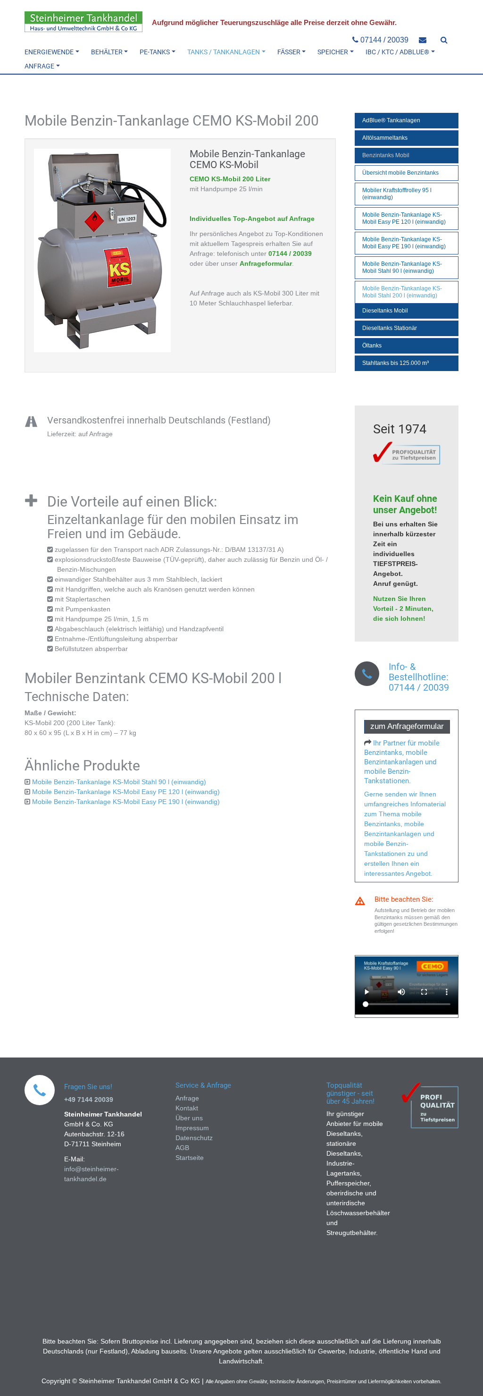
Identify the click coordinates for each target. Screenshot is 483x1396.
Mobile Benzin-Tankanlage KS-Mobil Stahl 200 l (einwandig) (402, 292)
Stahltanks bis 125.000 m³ (395, 363)
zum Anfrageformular (407, 726)
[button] (55, 52)
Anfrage (187, 1098)
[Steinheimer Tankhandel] (83, 21)
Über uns (189, 1118)
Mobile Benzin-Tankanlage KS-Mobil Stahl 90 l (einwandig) (119, 782)
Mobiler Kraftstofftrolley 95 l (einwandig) (397, 194)
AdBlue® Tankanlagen (391, 120)
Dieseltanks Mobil (385, 310)
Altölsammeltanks (385, 138)
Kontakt (186, 1108)
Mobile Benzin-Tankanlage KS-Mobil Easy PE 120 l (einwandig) (126, 791)
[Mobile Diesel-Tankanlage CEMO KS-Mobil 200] (102, 250)
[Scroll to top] (464, 1377)
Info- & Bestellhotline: (419, 672)
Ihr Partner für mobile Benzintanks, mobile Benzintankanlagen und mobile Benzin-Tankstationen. (402, 762)
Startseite (189, 1157)
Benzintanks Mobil (385, 155)
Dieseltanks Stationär (389, 328)
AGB (182, 1147)
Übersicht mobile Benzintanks (400, 172)
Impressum (192, 1128)
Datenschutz (194, 1138)
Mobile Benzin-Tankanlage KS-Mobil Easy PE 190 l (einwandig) (126, 801)
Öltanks (372, 345)
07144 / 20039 (383, 40)
